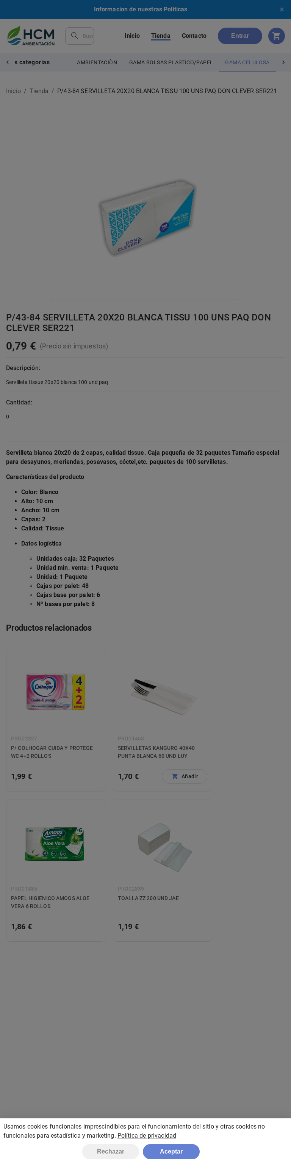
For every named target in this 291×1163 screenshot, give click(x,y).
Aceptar (171, 1151)
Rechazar (110, 1151)
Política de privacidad (146, 1135)
